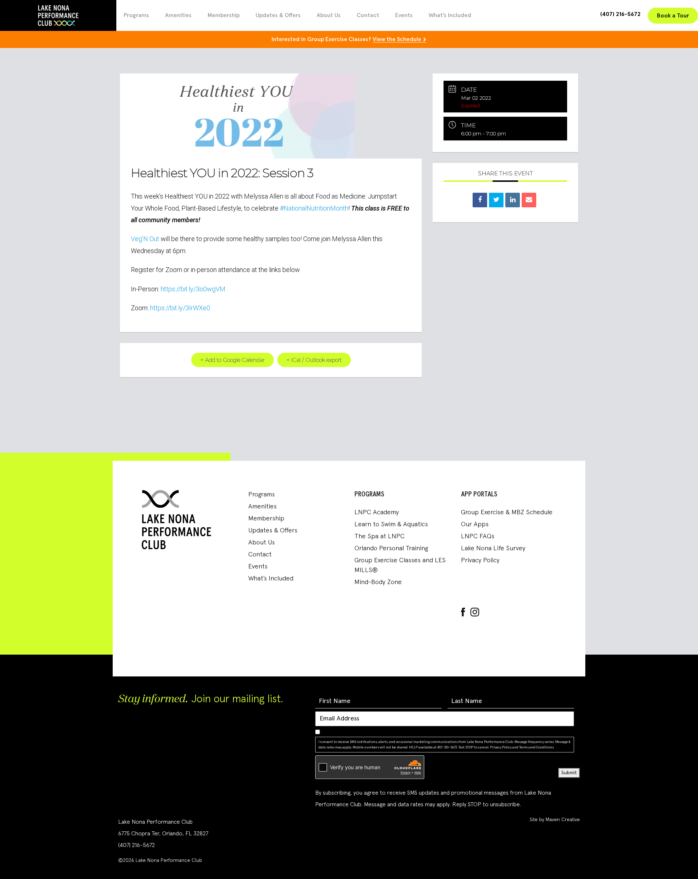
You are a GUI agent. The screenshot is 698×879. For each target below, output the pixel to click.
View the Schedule (397, 39)
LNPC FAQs (477, 536)
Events (404, 15)
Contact (368, 15)
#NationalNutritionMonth (314, 208)
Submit (569, 772)
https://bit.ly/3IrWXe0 (180, 308)
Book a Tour (673, 16)
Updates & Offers (278, 15)
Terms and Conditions (536, 747)
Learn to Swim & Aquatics (391, 524)
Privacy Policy (480, 560)
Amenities (178, 15)
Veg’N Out (145, 239)
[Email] (529, 200)
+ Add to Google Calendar (232, 359)
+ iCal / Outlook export (314, 359)
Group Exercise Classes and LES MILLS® (400, 565)
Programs (136, 15)
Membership (224, 15)
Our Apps (475, 524)
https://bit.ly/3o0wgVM (193, 289)
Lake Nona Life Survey (493, 548)
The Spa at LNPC (379, 536)
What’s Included (450, 15)
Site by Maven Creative (555, 819)
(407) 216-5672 (620, 14)
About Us (329, 15)
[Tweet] (496, 200)
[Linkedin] (512, 200)
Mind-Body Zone (378, 582)
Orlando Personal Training (391, 548)
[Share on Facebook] (480, 200)
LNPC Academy (376, 512)
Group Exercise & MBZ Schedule (507, 512)
